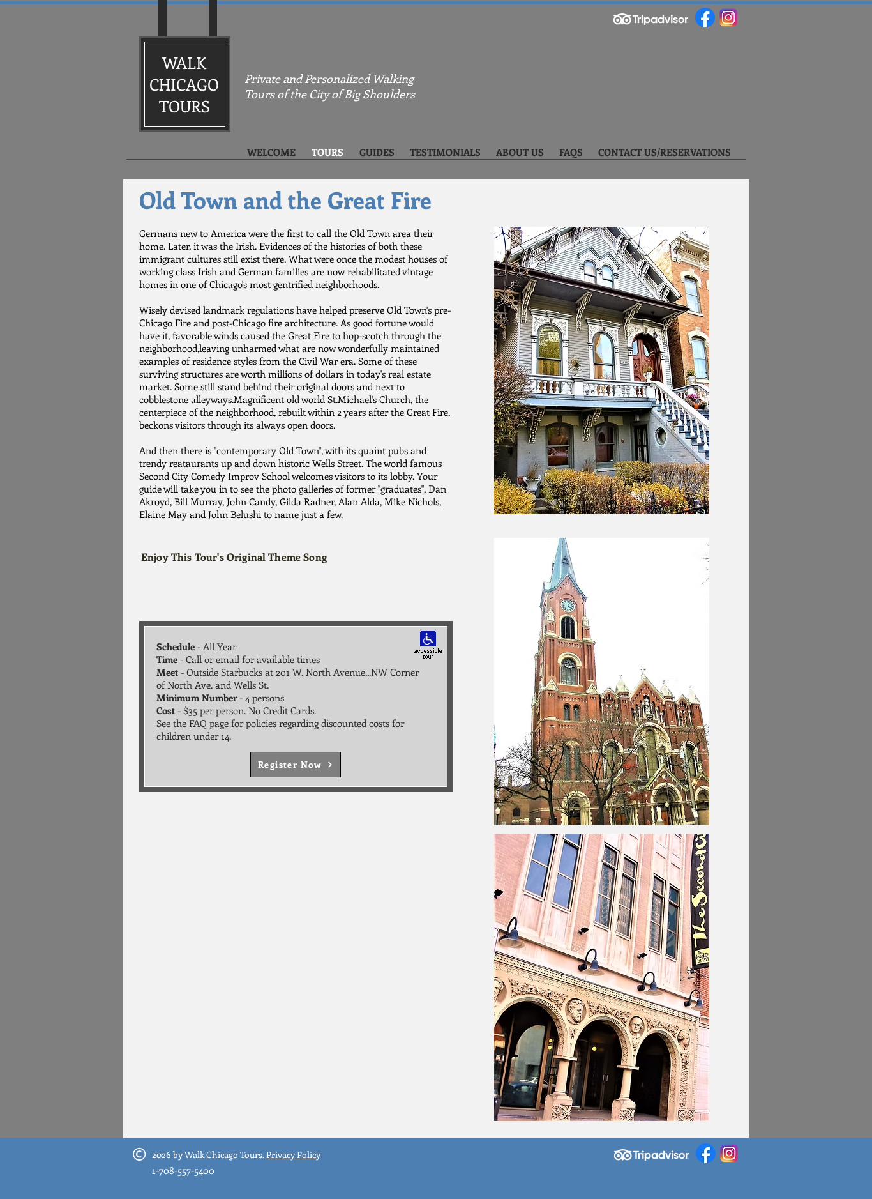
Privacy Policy (293, 1155)
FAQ (198, 723)
